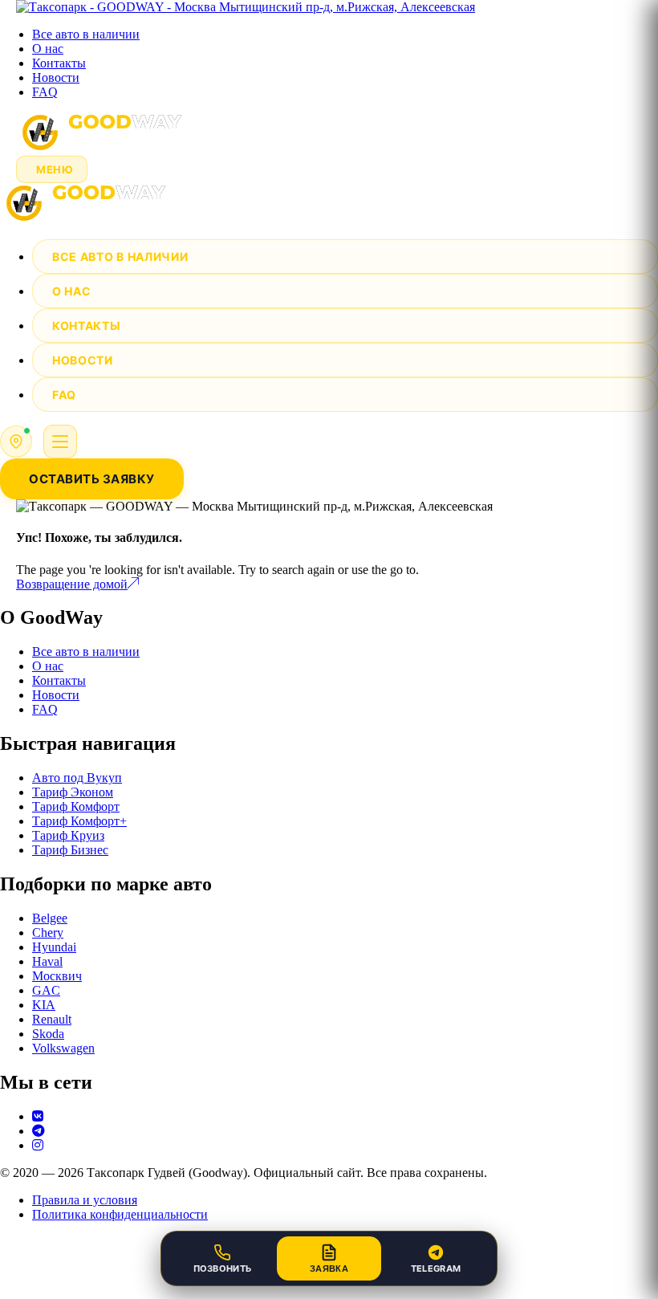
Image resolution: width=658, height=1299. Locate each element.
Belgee (49, 918)
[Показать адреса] (16, 442)
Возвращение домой (72, 584)
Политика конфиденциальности (120, 1214)
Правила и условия (84, 1200)
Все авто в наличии (86, 34)
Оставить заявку (92, 479)
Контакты (59, 63)
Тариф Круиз (68, 835)
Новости (55, 77)
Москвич (57, 976)
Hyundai (54, 947)
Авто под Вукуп (77, 777)
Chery (47, 932)
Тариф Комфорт (76, 806)
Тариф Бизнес (70, 850)
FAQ (45, 92)
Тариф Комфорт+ (79, 821)
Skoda (48, 1033)
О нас (47, 48)
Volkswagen (63, 1048)
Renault (51, 1019)
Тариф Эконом (72, 792)
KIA (43, 1005)
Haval (47, 961)
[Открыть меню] (60, 441)
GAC (46, 990)
